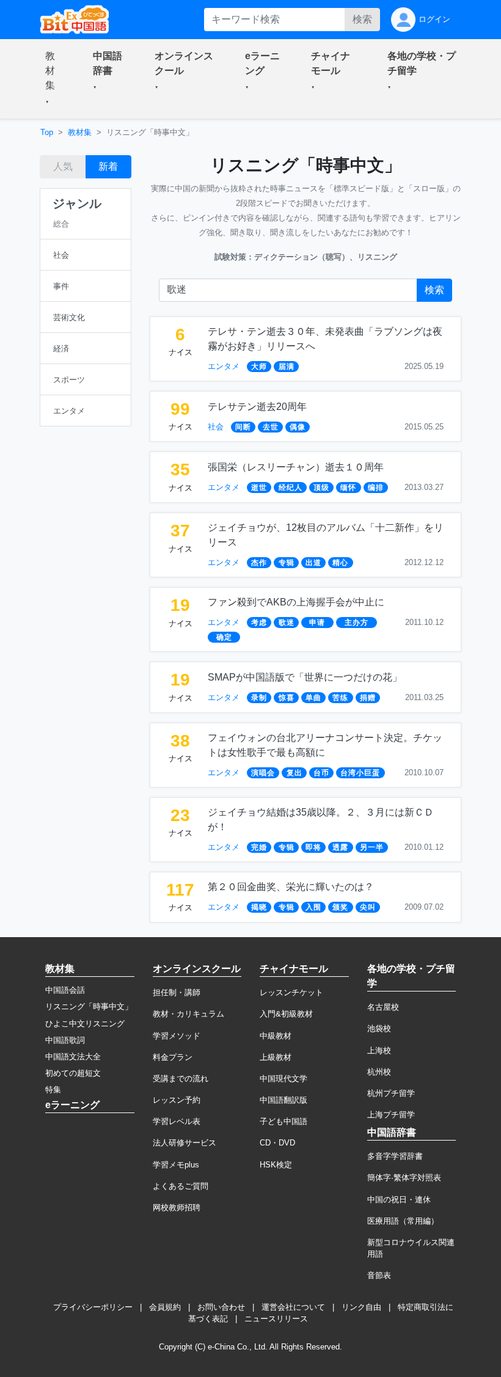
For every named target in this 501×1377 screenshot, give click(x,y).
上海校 (379, 1050)
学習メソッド (176, 1035)
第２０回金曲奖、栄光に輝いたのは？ (291, 887)
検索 (362, 19)
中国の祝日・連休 (399, 1199)
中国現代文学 (283, 1078)
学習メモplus (176, 1164)
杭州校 (379, 1071)
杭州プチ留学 (391, 1093)
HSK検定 (276, 1164)
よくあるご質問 (180, 1186)
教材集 (80, 132)
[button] (54, 79)
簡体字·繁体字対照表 (404, 1177)
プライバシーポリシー (93, 1307)
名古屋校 (383, 1007)
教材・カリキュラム (188, 1013)
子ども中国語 (283, 1121)
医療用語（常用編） (403, 1220)
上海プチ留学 (391, 1114)
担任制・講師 (176, 992)
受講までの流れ (180, 1078)
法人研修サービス (184, 1142)
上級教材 (275, 1057)
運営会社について (293, 1307)
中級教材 (275, 1035)
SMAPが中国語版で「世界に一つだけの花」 (305, 677)
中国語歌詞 (65, 1040)
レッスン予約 (176, 1100)
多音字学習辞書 (395, 1156)
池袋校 (379, 1028)
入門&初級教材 (286, 1013)
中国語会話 (65, 990)
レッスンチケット (291, 992)
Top (46, 132)
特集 (53, 1089)
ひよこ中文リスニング (85, 1023)
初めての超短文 (73, 1073)
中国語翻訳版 (283, 1100)
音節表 (379, 1275)
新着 (108, 166)
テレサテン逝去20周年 (257, 406)
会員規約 (165, 1307)
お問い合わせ (221, 1307)
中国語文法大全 (73, 1056)
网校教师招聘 (176, 1207)
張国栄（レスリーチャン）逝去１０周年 (296, 467)
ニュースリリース (276, 1318)
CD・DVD (277, 1142)
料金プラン (172, 1057)
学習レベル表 (176, 1121)
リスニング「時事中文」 (89, 1006)
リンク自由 (361, 1307)
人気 (63, 166)
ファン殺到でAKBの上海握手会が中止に (296, 602)
